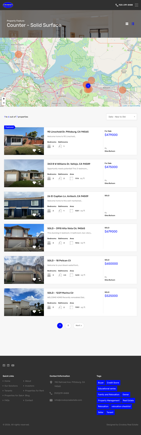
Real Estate (128, 400)
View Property (24, 149)
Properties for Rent (34, 391)
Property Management (109, 400)
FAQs (7, 400)
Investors (29, 386)
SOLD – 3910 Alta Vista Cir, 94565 (66, 228)
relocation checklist (121, 406)
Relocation (103, 406)
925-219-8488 (126, 5)
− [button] (4, 103)
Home (7, 381)
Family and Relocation (108, 394)
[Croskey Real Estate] (8, 7)
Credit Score (113, 382)
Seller (100, 412)
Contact (29, 400)
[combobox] (122, 117)
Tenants (8, 391)
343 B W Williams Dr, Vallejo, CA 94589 (68, 163)
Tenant (110, 412)
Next (78, 325)
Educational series (107, 388)
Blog (27, 396)
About (28, 381)
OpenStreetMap (135, 106)
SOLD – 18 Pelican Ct (59, 260)
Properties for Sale (14, 396)
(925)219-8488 (61, 393)
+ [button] (4, 99)
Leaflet (124, 106)
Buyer (101, 382)
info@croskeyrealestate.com (68, 400)
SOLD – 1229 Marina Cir (60, 292)
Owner (126, 394)
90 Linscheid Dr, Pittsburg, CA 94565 (68, 131)
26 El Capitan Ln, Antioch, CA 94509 (67, 196)
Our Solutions (11, 386)
